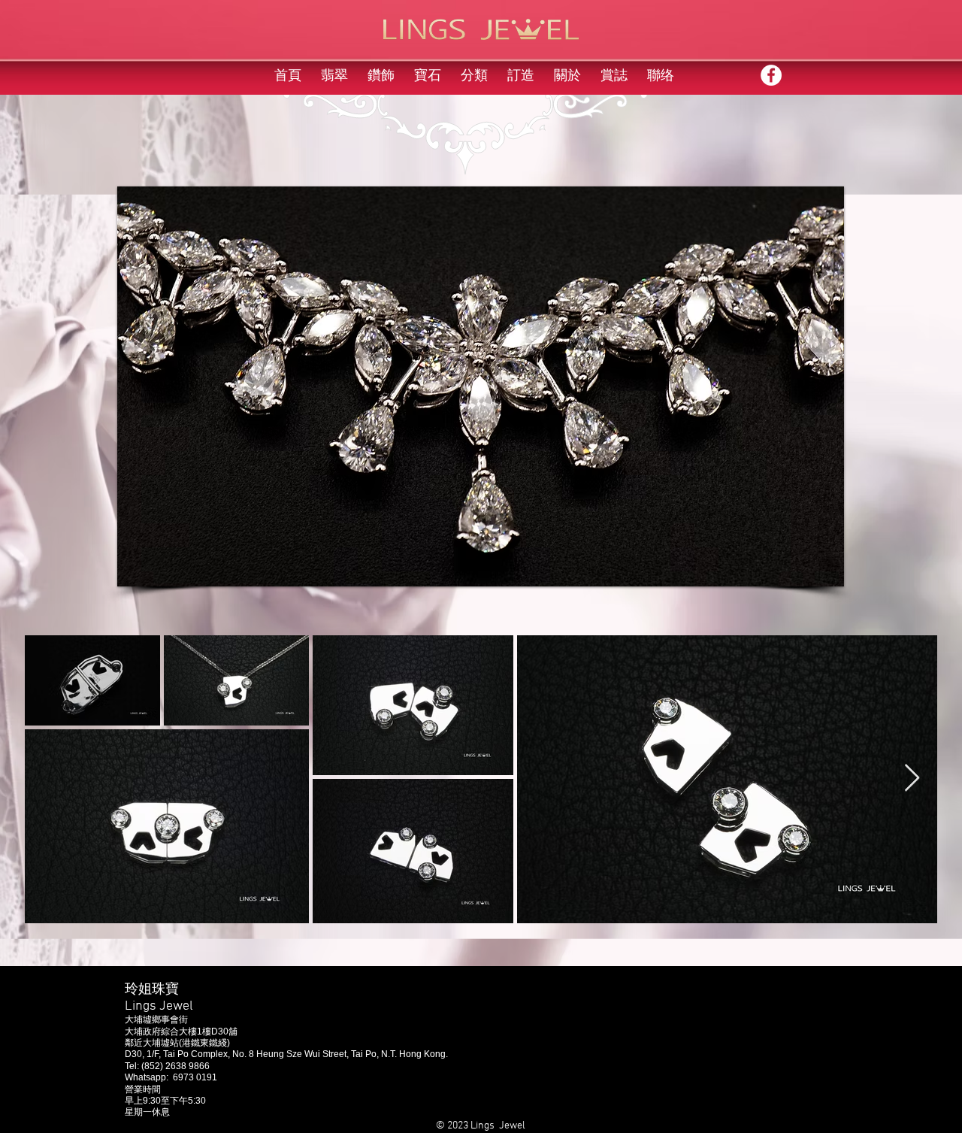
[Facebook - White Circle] (771, 75)
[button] (480, 386)
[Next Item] (912, 778)
